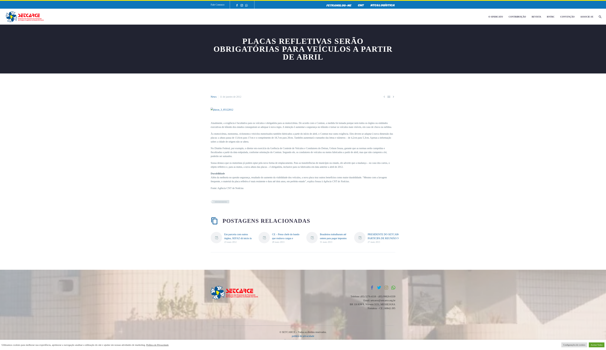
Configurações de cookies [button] (574, 345)
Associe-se (586, 17)
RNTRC (551, 17)
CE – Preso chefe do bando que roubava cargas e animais (285, 238)
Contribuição (517, 17)
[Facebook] (237, 5)
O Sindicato (495, 17)
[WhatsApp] (246, 5)
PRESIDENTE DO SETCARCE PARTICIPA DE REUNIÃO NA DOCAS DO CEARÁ (384, 238)
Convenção (567, 17)
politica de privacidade (303, 336)
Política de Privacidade (157, 345)
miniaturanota (221, 202)
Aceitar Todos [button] (597, 345)
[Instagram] (241, 5)
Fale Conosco (217, 4)
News (214, 96)
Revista (536, 17)
